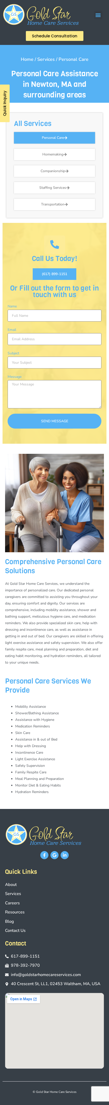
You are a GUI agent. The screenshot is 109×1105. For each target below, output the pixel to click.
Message (15, 376)
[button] (98, 15)
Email (12, 329)
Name (12, 306)
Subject (13, 353)
